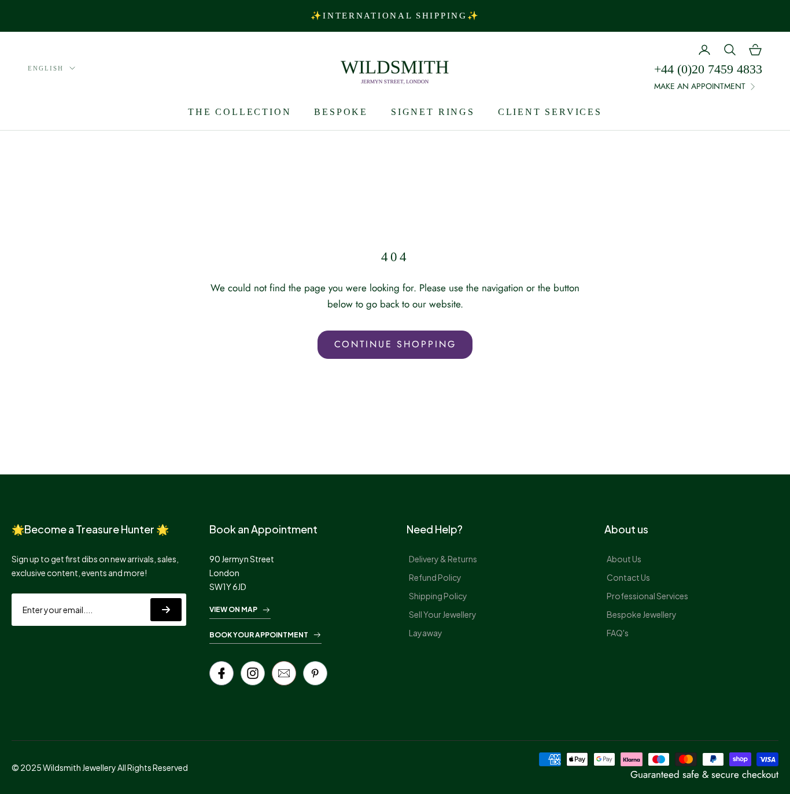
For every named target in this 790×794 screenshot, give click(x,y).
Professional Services (647, 596)
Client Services (550, 112)
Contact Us (628, 577)
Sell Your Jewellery (443, 614)
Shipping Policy (438, 596)
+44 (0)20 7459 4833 (708, 69)
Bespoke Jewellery (642, 614)
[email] (284, 673)
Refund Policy (435, 577)
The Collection (239, 112)
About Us (624, 559)
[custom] (253, 673)
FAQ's (618, 633)
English (46, 68)
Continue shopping (395, 344)
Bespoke (341, 112)
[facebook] (221, 673)
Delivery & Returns (443, 559)
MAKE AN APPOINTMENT (699, 86)
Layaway (425, 633)
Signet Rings (433, 112)
